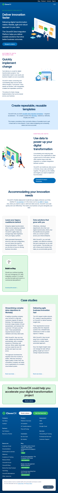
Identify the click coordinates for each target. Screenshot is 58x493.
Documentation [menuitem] (6, 449)
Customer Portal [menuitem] (6, 446)
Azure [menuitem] (41, 423)
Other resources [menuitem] (6, 476)
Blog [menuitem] (39, 1)
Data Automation (25, 474)
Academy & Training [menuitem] (7, 457)
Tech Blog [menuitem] (5, 470)
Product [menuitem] (23, 418)
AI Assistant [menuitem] (24, 423)
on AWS (40, 202)
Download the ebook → (11, 287)
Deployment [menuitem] (42, 418)
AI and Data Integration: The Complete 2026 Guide (28, 457)
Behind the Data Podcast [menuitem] (9, 468)
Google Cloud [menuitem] (43, 426)
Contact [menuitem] (49, 1)
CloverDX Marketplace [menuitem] (8, 473)
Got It (48, 487)
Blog (22, 443)
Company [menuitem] (5, 418)
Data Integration (25, 460)
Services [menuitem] (41, 431)
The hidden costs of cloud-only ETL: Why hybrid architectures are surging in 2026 (28, 448)
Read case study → (10, 374)
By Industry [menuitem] (24, 439)
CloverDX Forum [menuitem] (6, 462)
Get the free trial (40, 413)
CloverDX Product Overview (41, 180)
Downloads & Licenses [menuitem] (8, 451)
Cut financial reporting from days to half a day (28, 472)
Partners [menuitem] (4, 428)
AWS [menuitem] (40, 421)
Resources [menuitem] (5, 443)
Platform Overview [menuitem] (26, 421)
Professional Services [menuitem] (45, 436)
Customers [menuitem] (24, 433)
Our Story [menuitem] (4, 421)
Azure (46, 202)
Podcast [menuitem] (43, 1)
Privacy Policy (29, 483)
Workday (34, 115)
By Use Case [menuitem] (24, 436)
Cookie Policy (21, 483)
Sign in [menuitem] (54, 1)
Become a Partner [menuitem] (7, 433)
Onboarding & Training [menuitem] (45, 433)
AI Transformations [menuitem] (26, 426)
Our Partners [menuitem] (5, 431)
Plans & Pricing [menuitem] (25, 429)
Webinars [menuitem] (4, 454)
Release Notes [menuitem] (6, 459)
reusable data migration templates (32, 114)
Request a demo (10, 44)
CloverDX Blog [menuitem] (6, 465)
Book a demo (29, 401)
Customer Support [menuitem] (44, 439)
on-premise (20, 202)
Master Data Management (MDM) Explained (28, 464)
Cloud (23, 452)
